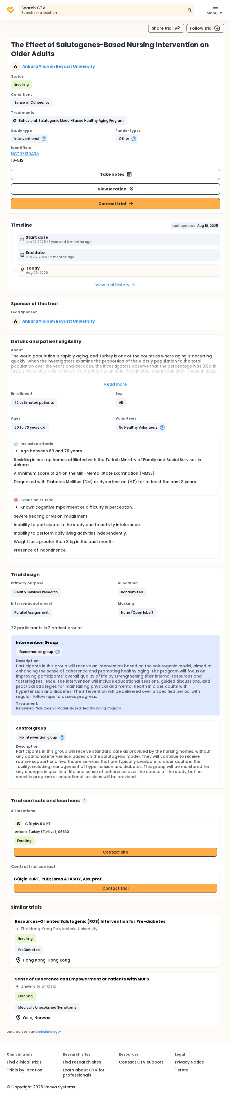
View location (112, 189)
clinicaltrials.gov (48, 1032)
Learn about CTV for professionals (84, 1072)
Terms (181, 1070)
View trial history (112, 285)
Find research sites (82, 1062)
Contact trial (112, 204)
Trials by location (24, 1070)
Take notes (112, 174)
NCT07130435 (25, 153)
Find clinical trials (24, 1062)
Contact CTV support (141, 1062)
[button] (32, 102)
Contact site (115, 852)
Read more (115, 384)
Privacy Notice (189, 1062)
